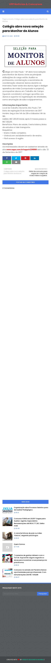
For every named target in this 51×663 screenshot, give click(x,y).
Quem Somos (19, 544)
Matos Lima (8, 36)
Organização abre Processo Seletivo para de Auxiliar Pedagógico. (31, 508)
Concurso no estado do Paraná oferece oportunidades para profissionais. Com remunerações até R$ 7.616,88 (30, 572)
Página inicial (7, 19)
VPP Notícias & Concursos (25, 4)
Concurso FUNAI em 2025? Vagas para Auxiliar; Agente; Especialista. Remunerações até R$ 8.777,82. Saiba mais (30, 522)
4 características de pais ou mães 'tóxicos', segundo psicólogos (28, 534)
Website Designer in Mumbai (33, 660)
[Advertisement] (25, 353)
